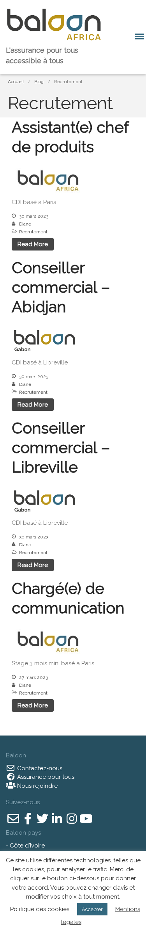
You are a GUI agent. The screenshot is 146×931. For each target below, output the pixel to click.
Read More (33, 244)
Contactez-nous (39, 768)
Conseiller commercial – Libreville (61, 447)
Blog (39, 81)
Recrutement (33, 232)
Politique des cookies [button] (39, 909)
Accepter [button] (92, 909)
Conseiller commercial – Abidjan (61, 287)
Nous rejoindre (37, 785)
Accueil (16, 81)
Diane (25, 224)
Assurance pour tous (45, 776)
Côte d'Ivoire (27, 845)
